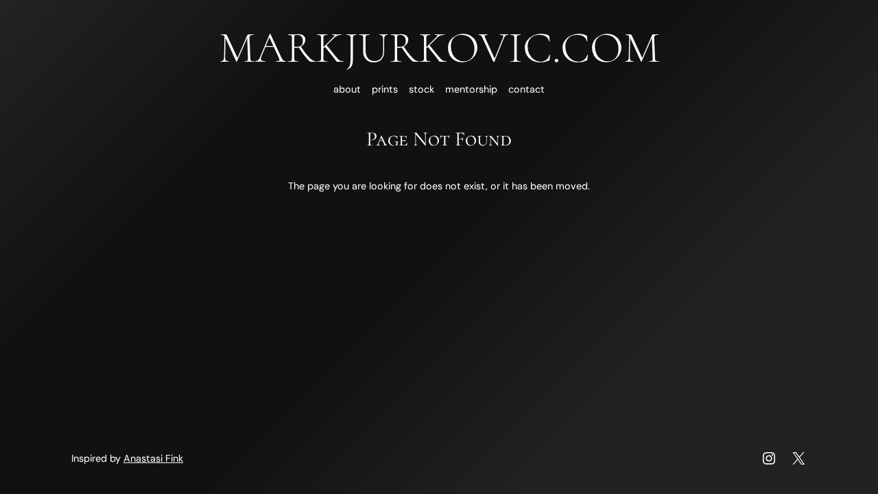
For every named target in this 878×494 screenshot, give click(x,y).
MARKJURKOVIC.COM (439, 47)
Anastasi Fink (153, 458)
